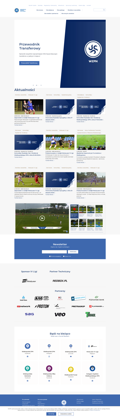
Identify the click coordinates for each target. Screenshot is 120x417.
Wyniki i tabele (32, 5)
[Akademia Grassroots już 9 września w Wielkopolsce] (91, 142)
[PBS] (97, 298)
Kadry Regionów (96, 399)
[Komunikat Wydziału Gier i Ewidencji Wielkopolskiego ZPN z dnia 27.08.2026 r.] (91, 106)
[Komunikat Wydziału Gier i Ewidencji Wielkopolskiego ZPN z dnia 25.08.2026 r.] (28, 142)
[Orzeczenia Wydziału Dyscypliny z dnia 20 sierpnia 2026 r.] (60, 179)
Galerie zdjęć (82, 5)
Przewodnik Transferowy (29, 63)
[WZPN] (20, 12)
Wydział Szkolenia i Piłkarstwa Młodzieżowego (89, 132)
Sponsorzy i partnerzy (71, 5)
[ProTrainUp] (78, 307)
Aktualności (61, 5)
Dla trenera (40, 10)
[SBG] (30, 315)
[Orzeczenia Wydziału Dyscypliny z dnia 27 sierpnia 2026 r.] (60, 106)
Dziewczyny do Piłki (97, 403)
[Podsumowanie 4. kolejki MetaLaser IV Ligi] (60, 142)
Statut (39, 402)
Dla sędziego (61, 10)
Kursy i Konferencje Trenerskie (93, 130)
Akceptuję (56, 256)
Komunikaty (57, 95)
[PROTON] (42, 307)
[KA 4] (42, 298)
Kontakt (89, 5)
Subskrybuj (73, 251)
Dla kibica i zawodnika (74, 10)
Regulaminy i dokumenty (50, 5)
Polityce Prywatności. (95, 410)
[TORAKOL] (90, 315)
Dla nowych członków (68, 13)
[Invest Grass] (23, 298)
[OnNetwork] (23, 307)
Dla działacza (50, 10)
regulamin (58, 256)
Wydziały (40, 5)
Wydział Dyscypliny (66, 95)
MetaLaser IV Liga (32, 95)
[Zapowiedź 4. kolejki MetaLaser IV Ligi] (28, 179)
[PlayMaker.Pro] (97, 307)
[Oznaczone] (78, 298)
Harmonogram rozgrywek (26, 402)
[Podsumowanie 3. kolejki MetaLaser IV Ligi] (91, 179)
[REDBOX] (60, 283)
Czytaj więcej (18, 125)
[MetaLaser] (29, 283)
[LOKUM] (60, 298)
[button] (33, 85)
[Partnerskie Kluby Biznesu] (60, 307)
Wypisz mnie (68, 256)
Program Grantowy (97, 401)
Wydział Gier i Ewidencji (83, 97)
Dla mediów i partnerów (51, 13)
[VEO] (60, 315)
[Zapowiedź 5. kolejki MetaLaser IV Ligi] (28, 106)
